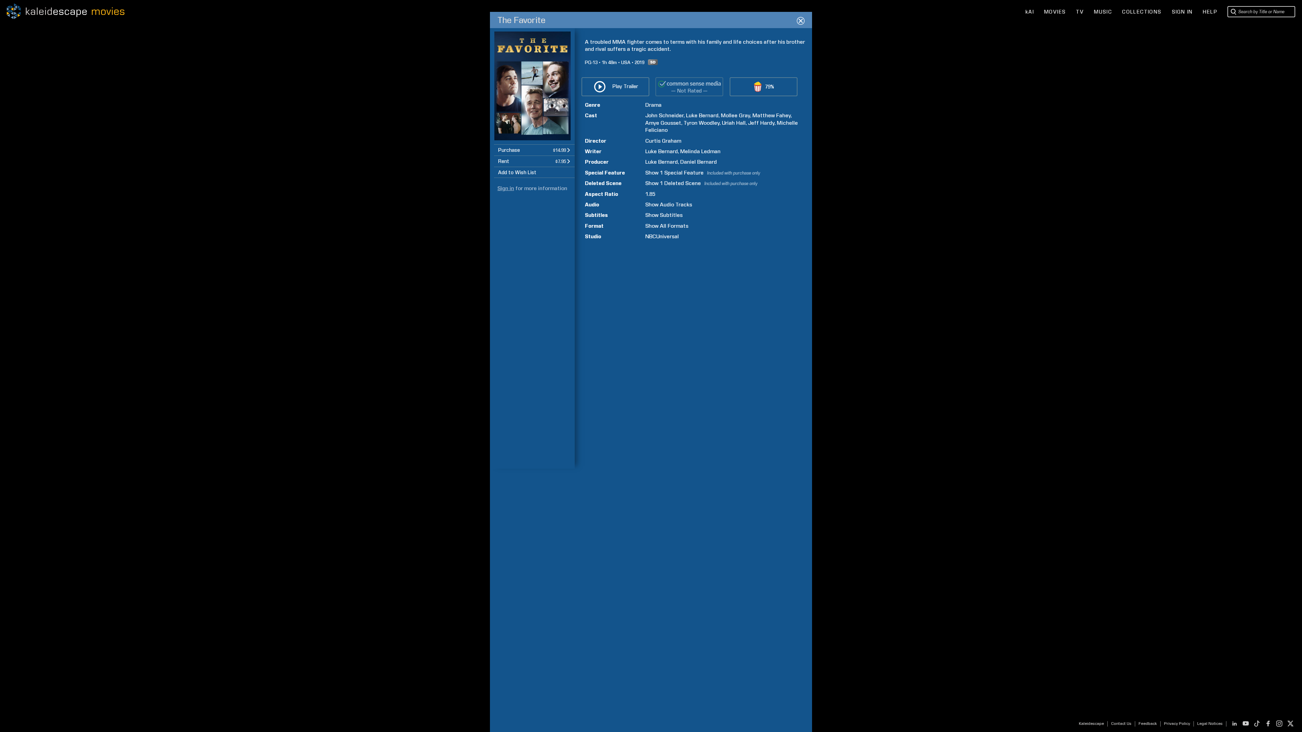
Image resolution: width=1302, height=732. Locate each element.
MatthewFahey (771, 115)
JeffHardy (761, 123)
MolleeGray (735, 115)
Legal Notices (1210, 723)
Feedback (1148, 723)
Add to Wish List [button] (517, 172)
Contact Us (1121, 723)
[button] (534, 150)
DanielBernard (698, 162)
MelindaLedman (700, 151)
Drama (653, 105)
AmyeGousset (663, 123)
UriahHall (734, 123)
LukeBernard (702, 115)
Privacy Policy (1177, 723)
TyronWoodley (701, 123)
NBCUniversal (662, 236)
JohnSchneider (664, 115)
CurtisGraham (663, 141)
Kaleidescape (1091, 723)
